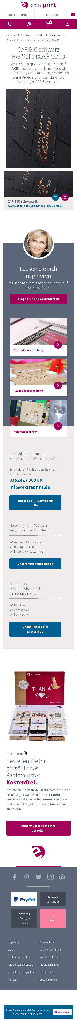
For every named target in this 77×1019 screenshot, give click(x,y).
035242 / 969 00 (25, 480)
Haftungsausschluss (19, 957)
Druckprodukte (34, 35)
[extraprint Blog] (62, 879)
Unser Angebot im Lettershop (35, 629)
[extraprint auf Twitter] (38, 879)
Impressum (14, 942)
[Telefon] (10, 24)
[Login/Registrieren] (67, 24)
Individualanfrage (49, 964)
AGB (10, 949)
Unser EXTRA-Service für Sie (35, 503)
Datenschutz (47, 942)
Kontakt (12, 979)
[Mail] (29, 24)
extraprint (12, 35)
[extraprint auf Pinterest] (26, 879)
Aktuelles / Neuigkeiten (21, 972)
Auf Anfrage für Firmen (24, 918)
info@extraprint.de (29, 487)
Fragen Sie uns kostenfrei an (38, 299)
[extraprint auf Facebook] (14, 879)
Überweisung (53, 899)
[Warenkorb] (48, 24)
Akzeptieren (62, 1012)
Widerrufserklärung (50, 949)
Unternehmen (47, 972)
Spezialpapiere (48, 979)
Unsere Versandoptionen (35, 564)
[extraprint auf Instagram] (50, 879)
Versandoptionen (49, 957)
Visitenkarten (57, 35)
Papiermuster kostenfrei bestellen (38, 828)
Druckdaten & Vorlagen (21, 964)
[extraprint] (38, 5)
